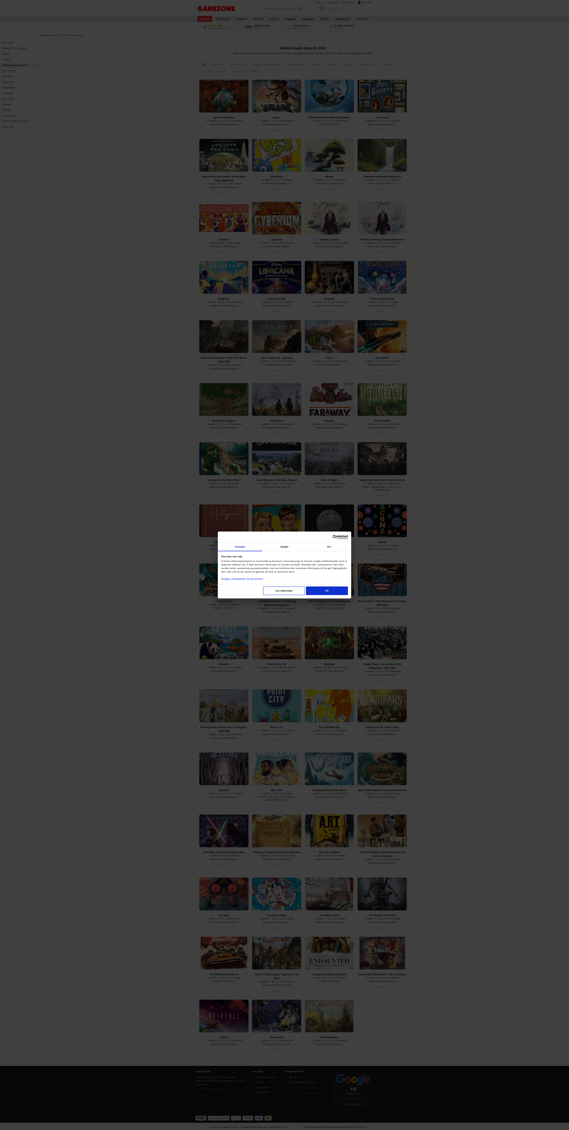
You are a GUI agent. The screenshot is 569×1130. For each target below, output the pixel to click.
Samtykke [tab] (240, 546)
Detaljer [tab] (284, 546)
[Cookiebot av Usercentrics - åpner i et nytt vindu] (335, 537)
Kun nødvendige (284, 590)
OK (327, 590)
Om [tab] (329, 546)
